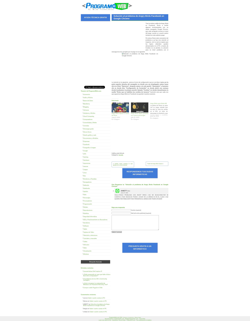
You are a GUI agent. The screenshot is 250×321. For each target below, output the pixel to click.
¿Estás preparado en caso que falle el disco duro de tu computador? (96, 275)
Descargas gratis (88, 129)
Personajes (86, 197)
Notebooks (86, 188)
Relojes (85, 207)
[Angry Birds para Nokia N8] (160, 111)
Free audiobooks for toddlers (143, 320)
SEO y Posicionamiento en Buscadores (95, 219)
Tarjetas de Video (88, 232)
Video (85, 248)
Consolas (86, 125)
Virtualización (87, 251)
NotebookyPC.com (119, 318)
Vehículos (86, 244)
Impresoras (86, 163)
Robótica (86, 213)
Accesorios (86, 94)
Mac (84, 176)
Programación (87, 204)
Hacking (85, 157)
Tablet (85, 229)
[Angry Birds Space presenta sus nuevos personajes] (139, 107)
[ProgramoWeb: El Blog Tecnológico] (107, 11)
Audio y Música (88, 97)
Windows (86, 254)
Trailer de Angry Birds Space (154, 163)
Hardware (86, 160)
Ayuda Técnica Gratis (95, 17)
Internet (85, 166)
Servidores (86, 223)
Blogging (86, 107)
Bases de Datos (88, 100)
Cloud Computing (88, 116)
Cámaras (86, 110)
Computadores (87, 119)
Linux (85, 172)
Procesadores (87, 201)
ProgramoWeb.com (114, 317)
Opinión (85, 191)
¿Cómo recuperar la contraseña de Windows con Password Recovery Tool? (95, 283)
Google (121, 155)
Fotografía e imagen (89, 147)
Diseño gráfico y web (89, 135)
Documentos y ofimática (90, 138)
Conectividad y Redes (90, 122)
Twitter (85, 241)
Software (86, 226)
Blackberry (86, 104)
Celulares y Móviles (89, 113)
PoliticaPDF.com (131, 320)
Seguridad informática (90, 216)
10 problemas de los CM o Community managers (95, 279)
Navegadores (87, 182)
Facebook (86, 144)
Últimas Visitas (138, 317)
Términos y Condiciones (128, 317)
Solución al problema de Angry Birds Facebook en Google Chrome (96, 304)
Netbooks (86, 185)
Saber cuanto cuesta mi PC (96, 298)
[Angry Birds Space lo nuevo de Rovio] (120, 107)
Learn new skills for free (105, 320)
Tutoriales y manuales (90, 238)
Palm (84, 194)
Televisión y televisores (90, 235)
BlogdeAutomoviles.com (131, 318)
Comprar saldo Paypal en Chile (92, 287)
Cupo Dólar (142, 318)
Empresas (86, 141)
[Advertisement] (128, 36)
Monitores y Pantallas (89, 179)
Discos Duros (87, 132)
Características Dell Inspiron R (92, 271)
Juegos (85, 169)
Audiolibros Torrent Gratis (119, 320)
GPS (84, 154)
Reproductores (87, 210)
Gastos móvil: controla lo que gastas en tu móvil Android (123, 164)
